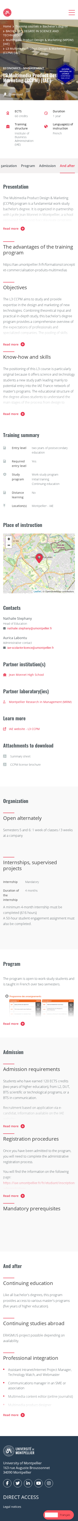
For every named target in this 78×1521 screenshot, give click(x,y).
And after (67, 165)
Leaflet (37, 591)
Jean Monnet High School (26, 675)
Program (28, 165)
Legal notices (12, 1507)
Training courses (27, 26)
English (51, 1515)
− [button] (8, 545)
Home (7, 26)
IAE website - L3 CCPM (24, 729)
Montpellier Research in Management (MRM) (40, 702)
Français (65, 1515)
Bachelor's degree (55, 26)
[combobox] (51, 1515)
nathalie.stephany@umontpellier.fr (29, 628)
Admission (47, 165)
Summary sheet (20, 756)
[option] (65, 1515)
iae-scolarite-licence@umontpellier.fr (30, 648)
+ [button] (8, 539)
